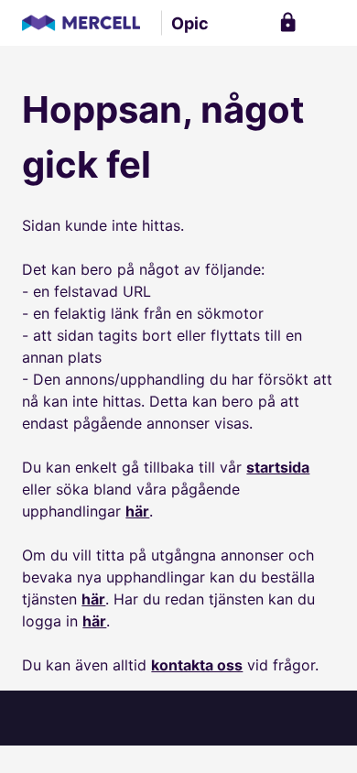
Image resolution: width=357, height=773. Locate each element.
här (137, 511)
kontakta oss (197, 665)
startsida (277, 467)
